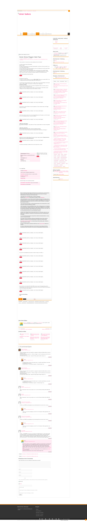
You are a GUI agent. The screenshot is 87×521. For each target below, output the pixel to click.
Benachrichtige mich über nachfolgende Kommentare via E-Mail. (28, 490)
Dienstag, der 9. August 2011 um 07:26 (29, 409)
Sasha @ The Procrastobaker (25, 416)
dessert (55, 157)
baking (59, 154)
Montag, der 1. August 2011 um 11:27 (28, 378)
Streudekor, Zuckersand (24, 175)
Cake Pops (25, 33)
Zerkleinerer (42, 197)
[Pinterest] (58, 67)
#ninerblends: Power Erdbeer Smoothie (59, 112)
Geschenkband (23, 184)
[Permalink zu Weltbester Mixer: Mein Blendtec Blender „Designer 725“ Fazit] (60, 127)
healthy (64, 166)
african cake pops (31, 301)
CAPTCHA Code (21, 487)
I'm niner (25, 322)
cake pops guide (56, 160)
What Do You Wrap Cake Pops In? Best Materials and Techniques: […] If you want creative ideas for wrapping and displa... (60, 139)
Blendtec (37, 509)
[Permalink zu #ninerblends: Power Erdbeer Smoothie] (24, 334)
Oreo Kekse (25, 170)
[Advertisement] (50, 20)
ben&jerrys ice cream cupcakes (39, 301)
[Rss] (56, 66)
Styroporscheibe (41, 223)
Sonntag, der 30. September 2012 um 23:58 (26, 431)
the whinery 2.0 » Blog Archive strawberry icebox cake (30, 456)
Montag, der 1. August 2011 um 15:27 (25, 387)
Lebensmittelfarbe (35, 59)
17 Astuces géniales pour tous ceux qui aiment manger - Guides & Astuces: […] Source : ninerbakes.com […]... (61, 143)
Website (20, 475)
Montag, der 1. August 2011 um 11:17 (25, 368)
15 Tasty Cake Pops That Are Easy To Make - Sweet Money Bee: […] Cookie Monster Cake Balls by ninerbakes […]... (61, 146)
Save (21, 75)
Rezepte (37, 33)
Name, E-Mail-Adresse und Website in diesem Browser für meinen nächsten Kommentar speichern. (33, 479)
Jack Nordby (23, 430)
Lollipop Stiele (23, 178)
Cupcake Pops (31, 59)
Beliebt (55, 81)
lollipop (66, 160)
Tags (65, 81)
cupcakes (65, 154)
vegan (66, 163)
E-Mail (20, 472)
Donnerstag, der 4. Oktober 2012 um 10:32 (29, 441)
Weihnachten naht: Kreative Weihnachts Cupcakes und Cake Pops (34, 338)
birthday (58, 157)
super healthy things (39, 322)
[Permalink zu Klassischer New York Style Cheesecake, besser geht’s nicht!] (60, 84)
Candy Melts (27, 59)
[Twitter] (65, 66)
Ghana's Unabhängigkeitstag (41, 59)
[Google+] (58, 66)
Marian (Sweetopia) (24, 349)
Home (19, 34)
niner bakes (25, 58)
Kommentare (62, 81)
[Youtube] (64, 67)
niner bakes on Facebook (39, 512)
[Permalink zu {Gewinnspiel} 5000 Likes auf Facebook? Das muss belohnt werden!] (60, 101)
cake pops (46, 301)
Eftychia (22, 386)
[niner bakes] (24, 14)
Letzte (58, 81)
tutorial (62, 154)
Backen (22, 59)
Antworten (50, 365)
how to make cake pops (64, 157)
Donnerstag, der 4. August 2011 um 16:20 (26, 402)
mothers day (58, 163)
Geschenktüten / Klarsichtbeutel (26, 182)
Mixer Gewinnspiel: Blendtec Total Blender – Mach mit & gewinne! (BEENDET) (45, 338)
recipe (55, 163)
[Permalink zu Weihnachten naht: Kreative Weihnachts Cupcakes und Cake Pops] (35, 335)
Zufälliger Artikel (69, 34)
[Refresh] (20, 483)
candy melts (63, 163)
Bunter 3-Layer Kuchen (46, 329)
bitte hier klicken (61, 174)
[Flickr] (61, 67)
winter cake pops (62, 160)
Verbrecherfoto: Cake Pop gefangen (26, 329)
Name (19, 469)
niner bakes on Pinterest (39, 515)
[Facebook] (62, 66)
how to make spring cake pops (58, 166)
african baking (25, 301)
